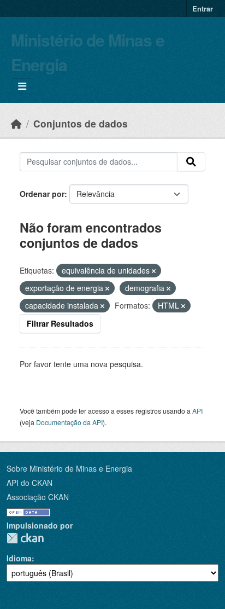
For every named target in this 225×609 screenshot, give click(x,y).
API (197, 410)
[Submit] (191, 162)
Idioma (19, 558)
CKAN (25, 538)
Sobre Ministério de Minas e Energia (69, 468)
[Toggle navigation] (22, 86)
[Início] (16, 123)
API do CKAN (29, 482)
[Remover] (154, 270)
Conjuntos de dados (80, 123)
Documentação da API (69, 422)
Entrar (202, 8)
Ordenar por (42, 193)
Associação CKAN (38, 496)
